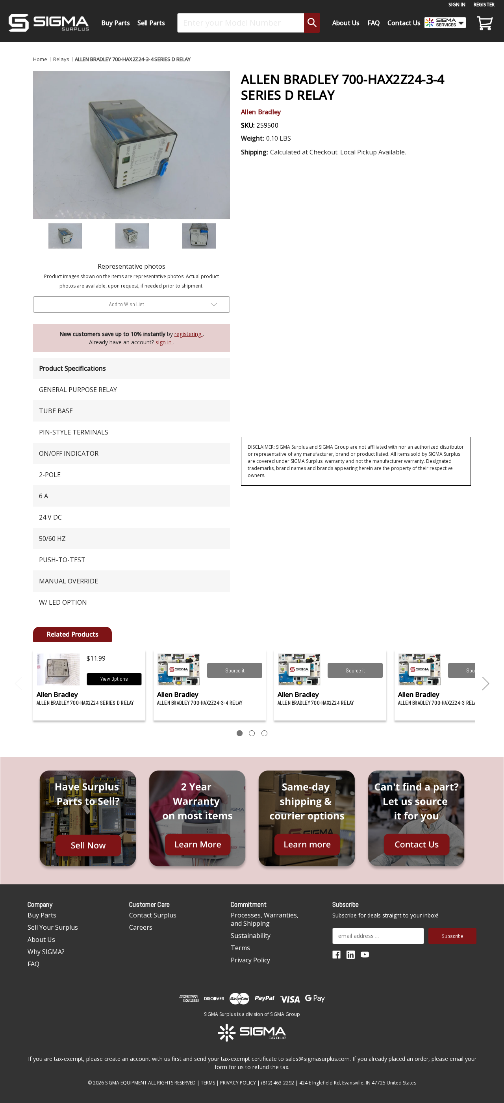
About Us (345, 23)
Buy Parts (115, 23)
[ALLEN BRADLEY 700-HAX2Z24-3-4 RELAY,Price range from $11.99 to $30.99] (179, 669)
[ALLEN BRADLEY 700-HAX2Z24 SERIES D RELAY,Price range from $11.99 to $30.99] (58, 669)
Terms (240, 947)
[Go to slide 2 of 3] (486, 684)
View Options (114, 679)
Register (484, 4)
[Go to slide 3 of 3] (18, 684)
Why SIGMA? (46, 951)
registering (188, 334)
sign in (164, 342)
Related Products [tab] (72, 634)
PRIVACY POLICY (238, 1082)
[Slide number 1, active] (240, 733)
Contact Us (404, 23)
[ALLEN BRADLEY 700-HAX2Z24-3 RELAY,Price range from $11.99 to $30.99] (420, 669)
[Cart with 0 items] (483, 22)
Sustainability (251, 935)
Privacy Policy (250, 960)
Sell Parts (151, 23)
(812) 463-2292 (277, 1082)
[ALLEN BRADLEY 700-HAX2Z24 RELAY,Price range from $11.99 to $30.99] (299, 669)
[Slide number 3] (264, 733)
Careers (140, 927)
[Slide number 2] (252, 733)
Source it (235, 670)
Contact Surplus (152, 915)
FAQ (373, 23)
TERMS (208, 1082)
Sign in (456, 4)
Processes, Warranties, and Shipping (264, 919)
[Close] (493, 67)
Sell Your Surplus (53, 927)
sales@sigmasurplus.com (317, 1058)
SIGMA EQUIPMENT (126, 1082)
